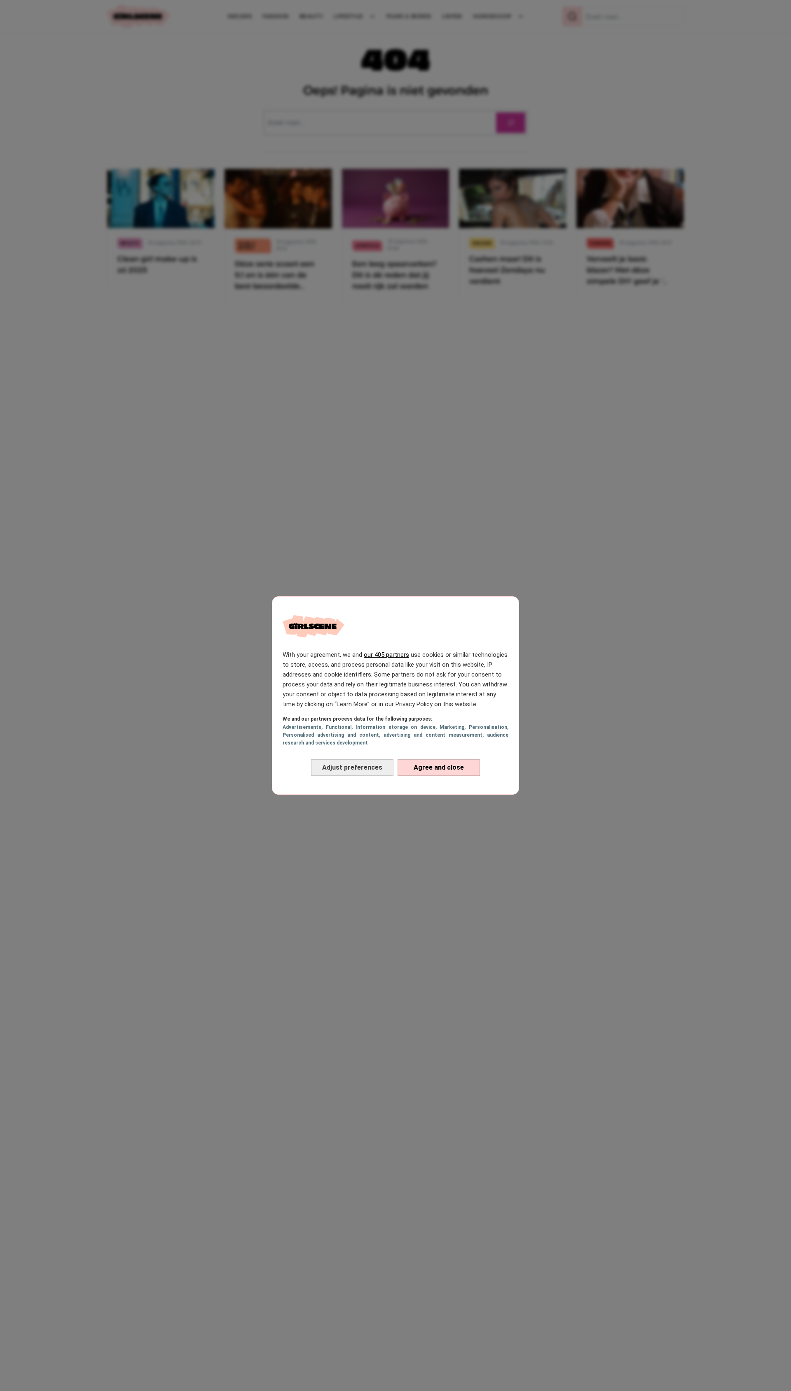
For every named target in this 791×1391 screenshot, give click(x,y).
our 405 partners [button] (386, 654)
